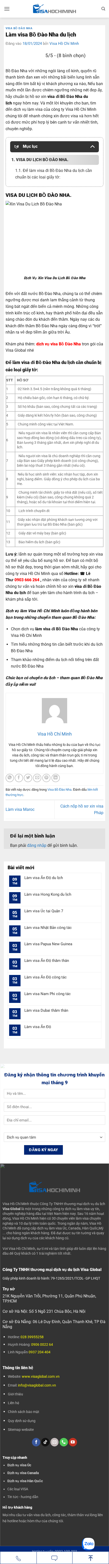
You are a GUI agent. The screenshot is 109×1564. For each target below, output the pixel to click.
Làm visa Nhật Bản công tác (48, 927)
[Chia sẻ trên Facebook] (19, 778)
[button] (7, 9)
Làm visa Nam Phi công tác (47, 994)
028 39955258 (32, 1337)
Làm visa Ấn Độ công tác (45, 977)
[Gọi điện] (18, 1558)
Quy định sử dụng (21, 1421)
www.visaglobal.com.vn (40, 1376)
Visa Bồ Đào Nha (19, 28)
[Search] (103, 9)
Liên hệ (13, 1403)
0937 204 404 (39, 1352)
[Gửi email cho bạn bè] (37, 778)
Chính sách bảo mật (23, 1412)
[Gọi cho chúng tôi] (64, 1442)
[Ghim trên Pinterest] (46, 778)
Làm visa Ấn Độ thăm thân (46, 960)
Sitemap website (21, 1430)
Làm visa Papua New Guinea (48, 944)
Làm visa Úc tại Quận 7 (43, 911)
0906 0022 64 (42, 1344)
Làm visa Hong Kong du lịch (47, 894)
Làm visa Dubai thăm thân (46, 1010)
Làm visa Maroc (20, 809)
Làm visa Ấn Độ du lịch (43, 878)
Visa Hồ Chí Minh (64, 43)
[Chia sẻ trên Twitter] (28, 778)
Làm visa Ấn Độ (37, 1027)
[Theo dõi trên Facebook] (36, 1442)
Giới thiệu (15, 1394)
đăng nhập (36, 845)
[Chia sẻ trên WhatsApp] (10, 778)
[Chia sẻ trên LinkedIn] (55, 778)
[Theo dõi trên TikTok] (45, 1442)
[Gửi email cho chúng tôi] (54, 1442)
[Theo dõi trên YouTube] (73, 1442)
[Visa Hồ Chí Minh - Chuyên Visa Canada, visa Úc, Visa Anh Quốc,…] (54, 9)
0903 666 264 (26, 579)
